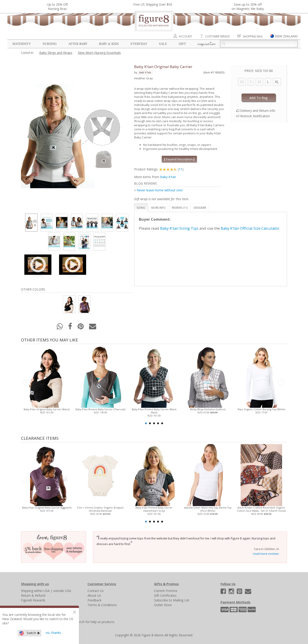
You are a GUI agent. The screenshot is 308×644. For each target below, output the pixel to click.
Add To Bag (258, 97)
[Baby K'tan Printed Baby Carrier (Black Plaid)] (154, 376)
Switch (30, 633)
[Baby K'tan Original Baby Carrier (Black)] (46, 376)
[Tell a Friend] (92, 327)
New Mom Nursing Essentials (99, 52)
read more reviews (266, 554)
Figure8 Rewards (33, 600)
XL (277, 81)
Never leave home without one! (160, 190)
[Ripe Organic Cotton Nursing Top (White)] (261, 376)
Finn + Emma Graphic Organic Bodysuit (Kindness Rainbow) (100, 509)
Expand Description (179, 159)
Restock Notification (255, 116)
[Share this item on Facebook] (70, 327)
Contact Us (95, 591)
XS (242, 81)
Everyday (139, 43)
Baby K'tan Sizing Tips (179, 228)
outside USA (62, 591)
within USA (42, 591)
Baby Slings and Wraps (55, 52)
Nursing (50, 43)
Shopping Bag (253, 36)
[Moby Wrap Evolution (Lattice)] (207, 376)
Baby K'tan (145, 72)
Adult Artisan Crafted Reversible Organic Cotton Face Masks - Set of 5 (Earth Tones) (261, 509)
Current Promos (165, 591)
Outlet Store (163, 605)
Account (185, 36)
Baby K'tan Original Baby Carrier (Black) (47, 409)
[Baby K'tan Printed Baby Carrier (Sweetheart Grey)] (154, 474)
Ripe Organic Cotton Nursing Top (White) (261, 409)
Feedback (94, 600)
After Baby (77, 43)
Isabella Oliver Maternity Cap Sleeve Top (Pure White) (208, 509)
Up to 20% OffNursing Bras (57, 6)
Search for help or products (95, 622)
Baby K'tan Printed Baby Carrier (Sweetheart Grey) (154, 509)
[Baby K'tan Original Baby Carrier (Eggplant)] (46, 474)
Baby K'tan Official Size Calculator (250, 228)
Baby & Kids (109, 43)
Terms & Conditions (102, 605)
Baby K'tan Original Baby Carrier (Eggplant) (46, 507)
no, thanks (53, 632)
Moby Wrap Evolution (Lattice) (207, 409)
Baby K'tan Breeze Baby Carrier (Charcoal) (100, 409)
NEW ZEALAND (286, 36)
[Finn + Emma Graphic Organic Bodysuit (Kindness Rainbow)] (100, 474)
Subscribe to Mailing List (171, 600)
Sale (163, 43)
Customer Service (217, 36)
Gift (182, 43)
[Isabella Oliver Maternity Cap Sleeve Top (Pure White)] (207, 474)
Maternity (21, 43)
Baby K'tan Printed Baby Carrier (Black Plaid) (154, 411)
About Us (94, 595)
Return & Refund (33, 595)
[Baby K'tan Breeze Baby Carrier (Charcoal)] (100, 376)
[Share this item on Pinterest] (81, 327)
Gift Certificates (165, 595)
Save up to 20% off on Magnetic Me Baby (248, 6)
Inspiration (207, 44)
